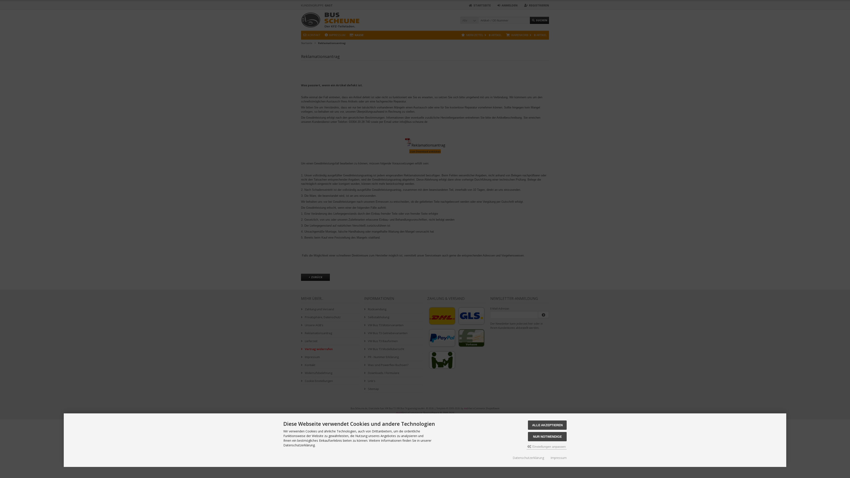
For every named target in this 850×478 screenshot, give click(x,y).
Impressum (559, 458)
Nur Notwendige (547, 436)
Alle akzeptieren (547, 425)
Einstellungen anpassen (548, 446)
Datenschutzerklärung (528, 458)
